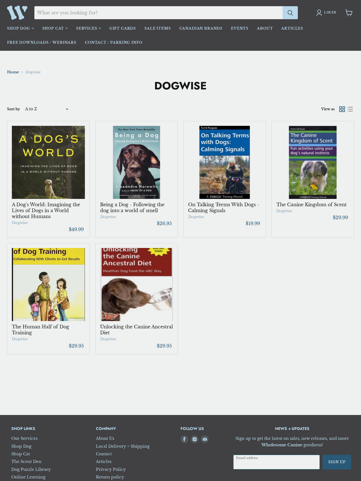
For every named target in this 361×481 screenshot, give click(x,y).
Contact (104, 453)
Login (330, 12)
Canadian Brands (201, 28)
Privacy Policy (111, 469)
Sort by (13, 109)
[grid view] (342, 109)
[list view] (350, 109)
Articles (292, 28)
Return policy (110, 477)
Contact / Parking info (113, 42)
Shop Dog (19, 28)
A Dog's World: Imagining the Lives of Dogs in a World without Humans (46, 210)
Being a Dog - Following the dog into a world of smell (132, 207)
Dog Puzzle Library (31, 469)
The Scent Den (26, 461)
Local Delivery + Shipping (122, 446)
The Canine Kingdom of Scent (311, 204)
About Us (105, 438)
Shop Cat (53, 28)
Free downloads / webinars (41, 42)
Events (239, 28)
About (265, 28)
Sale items (157, 28)
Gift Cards (122, 28)
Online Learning (28, 477)
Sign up (336, 462)
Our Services (24, 438)
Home (13, 72)
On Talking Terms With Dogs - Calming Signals (223, 207)
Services (87, 28)
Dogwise (20, 223)
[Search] (290, 12)
